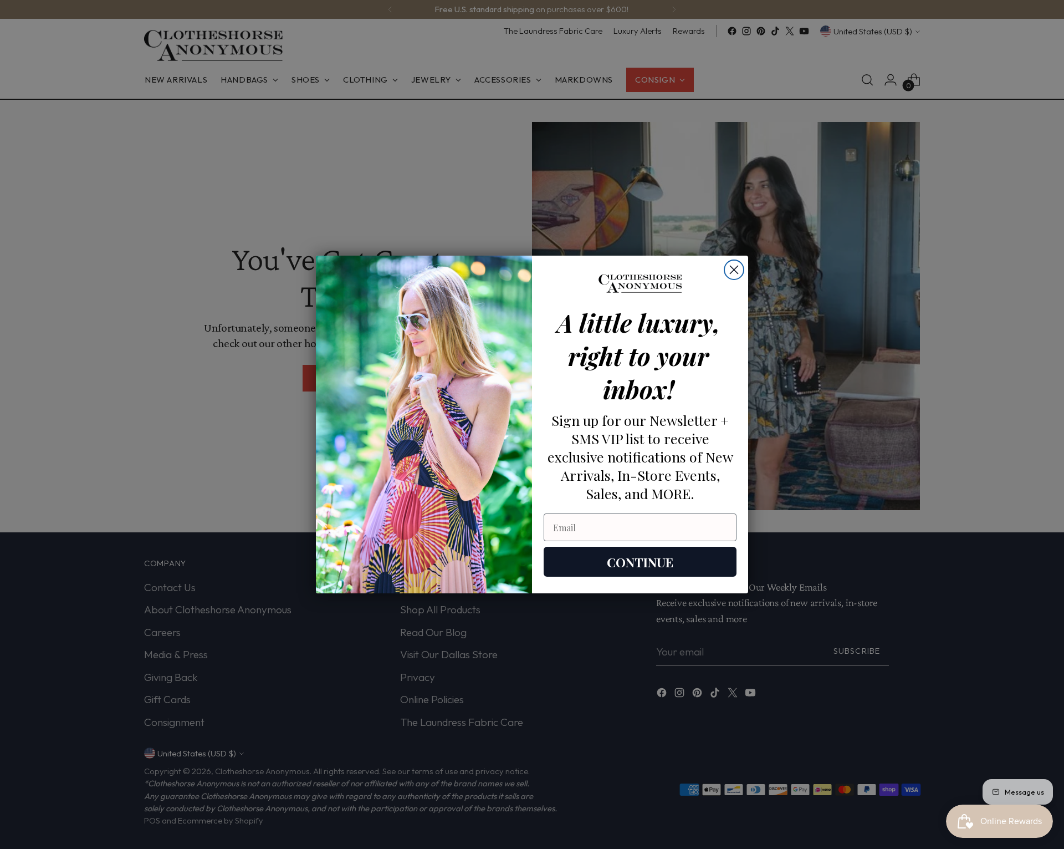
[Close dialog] (734, 269)
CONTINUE (640, 562)
